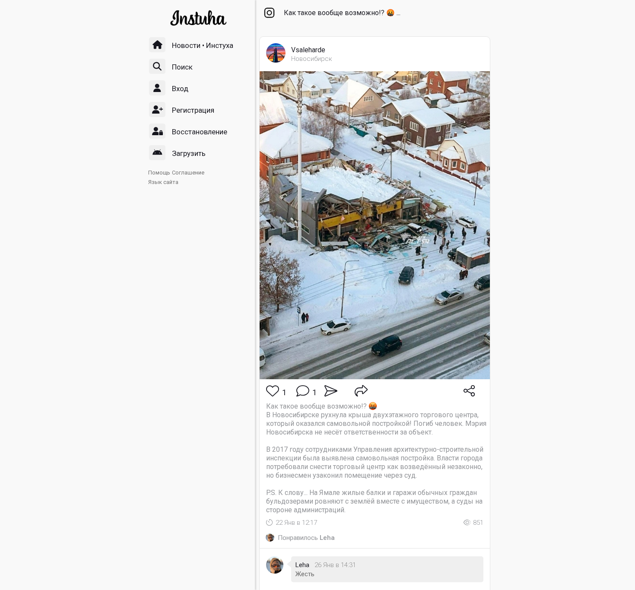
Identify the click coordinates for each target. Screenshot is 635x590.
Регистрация (193, 110)
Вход (180, 88)
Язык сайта (163, 182)
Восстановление (199, 131)
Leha (327, 538)
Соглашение (188, 172)
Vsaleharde (308, 50)
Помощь (159, 172)
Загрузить (189, 153)
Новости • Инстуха (202, 45)
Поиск (182, 67)
